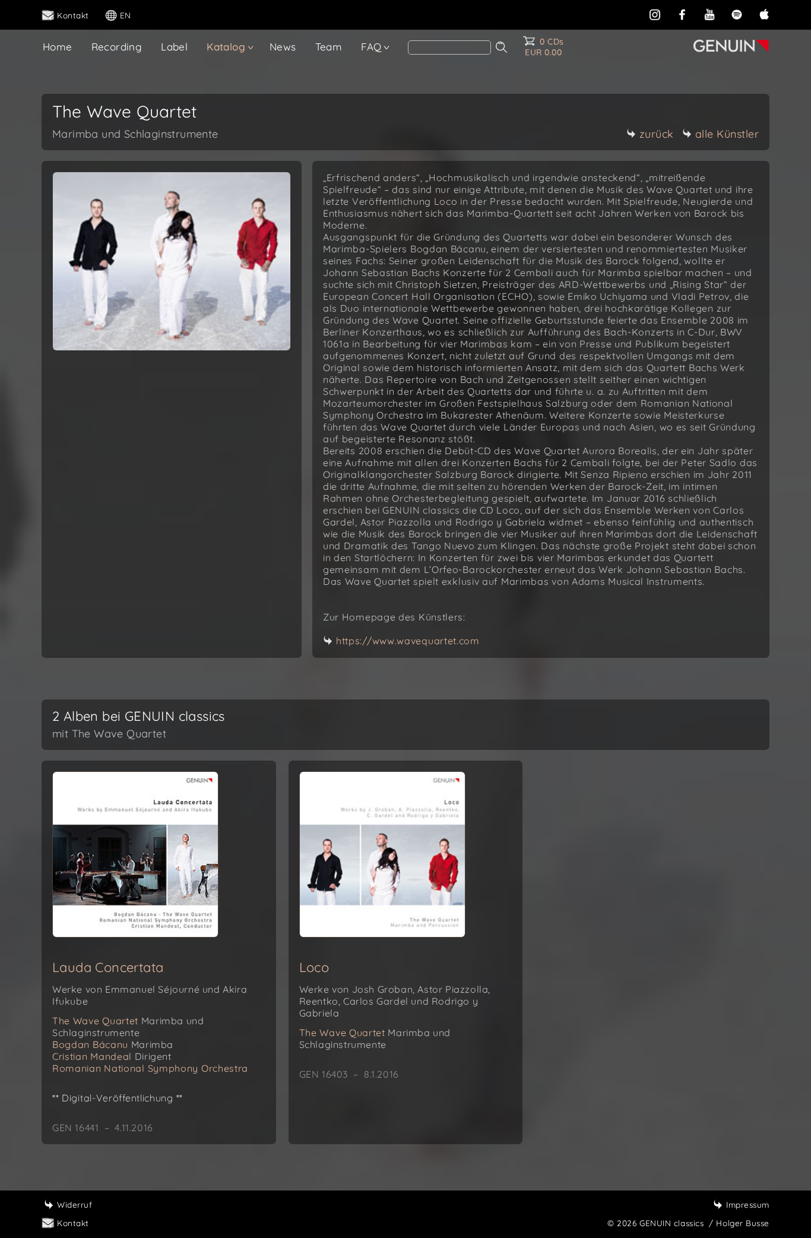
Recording (116, 46)
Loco (314, 967)
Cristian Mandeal (112, 1056)
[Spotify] (737, 13)
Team (329, 46)
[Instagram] (655, 13)
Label (174, 46)
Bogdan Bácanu (112, 1044)
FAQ (371, 46)
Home (57, 46)
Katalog (226, 46)
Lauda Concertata (107, 967)
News (283, 46)
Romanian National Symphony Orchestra (150, 1068)
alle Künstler (727, 134)
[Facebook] (682, 13)
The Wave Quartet (128, 1026)
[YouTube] (709, 13)
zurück (656, 134)
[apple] (764, 13)
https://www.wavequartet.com (408, 641)
